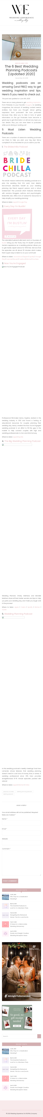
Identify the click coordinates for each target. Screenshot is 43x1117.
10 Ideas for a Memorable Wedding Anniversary (18, 925)
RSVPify (28, 1113)
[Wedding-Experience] (21, 12)
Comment (6, 849)
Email (4, 829)
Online (27, 785)
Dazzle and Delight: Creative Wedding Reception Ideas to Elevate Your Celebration (19, 934)
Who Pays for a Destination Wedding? (19, 898)
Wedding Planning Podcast (18, 613)
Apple (15, 202)
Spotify (31, 257)
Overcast (9, 259)
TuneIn (4, 610)
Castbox (22, 259)
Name (4, 819)
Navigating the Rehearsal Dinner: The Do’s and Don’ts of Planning (19, 916)
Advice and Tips (21, 63)
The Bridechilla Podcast (16, 146)
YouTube (35, 259)
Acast (16, 259)
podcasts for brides (8, 791)
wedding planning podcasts (24, 791)
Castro (23, 607)
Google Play (22, 202)
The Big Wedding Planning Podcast (22, 441)
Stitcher (28, 259)
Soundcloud (18, 257)
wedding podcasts (8, 794)
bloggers (28, 105)
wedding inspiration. (33, 102)
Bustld (4, 243)
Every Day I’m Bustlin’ (15, 206)
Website (5, 839)
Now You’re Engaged (15, 263)
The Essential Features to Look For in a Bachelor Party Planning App (19, 907)
